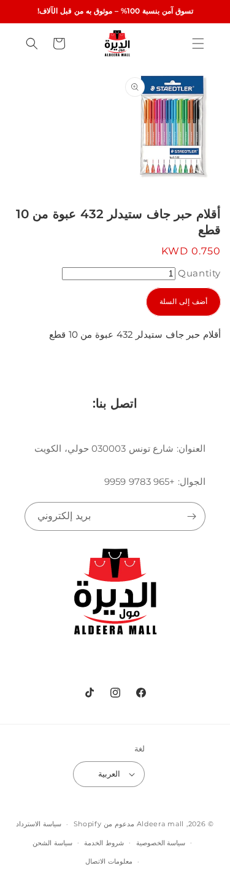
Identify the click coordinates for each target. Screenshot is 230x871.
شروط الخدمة (104, 843)
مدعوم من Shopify (104, 824)
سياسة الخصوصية (161, 843)
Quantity (199, 273)
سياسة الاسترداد (38, 824)
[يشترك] (191, 516)
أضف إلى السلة (183, 301)
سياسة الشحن (52, 843)
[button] (198, 43)
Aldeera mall (160, 824)
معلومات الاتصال (108, 861)
